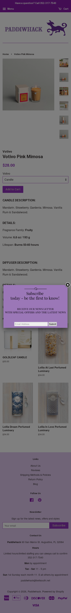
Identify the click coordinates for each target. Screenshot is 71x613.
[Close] (67, 285)
